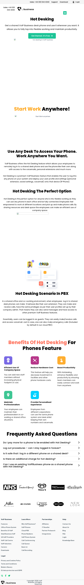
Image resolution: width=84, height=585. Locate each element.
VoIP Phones (26, 527)
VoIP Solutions (6, 544)
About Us (65, 527)
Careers (4, 547)
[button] (65, 13)
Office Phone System (8, 527)
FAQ (63, 534)
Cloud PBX (25, 530)
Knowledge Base (68, 540)
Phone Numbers (27, 534)
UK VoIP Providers (7, 537)
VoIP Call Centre (7, 540)
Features (4, 524)
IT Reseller (46, 527)
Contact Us (66, 524)
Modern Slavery (6, 567)
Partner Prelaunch (48, 530)
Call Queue (26, 544)
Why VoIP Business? (29, 524)
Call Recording (27, 550)
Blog (64, 530)
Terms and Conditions (9, 564)
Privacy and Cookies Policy (10, 560)
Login (64, 537)
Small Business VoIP (8, 534)
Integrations (46, 534)
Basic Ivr (25, 547)
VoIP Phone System (28, 537)
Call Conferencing (28, 540)
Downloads (5, 550)
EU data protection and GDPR (11, 570)
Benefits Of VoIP (7, 530)
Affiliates (45, 524)
